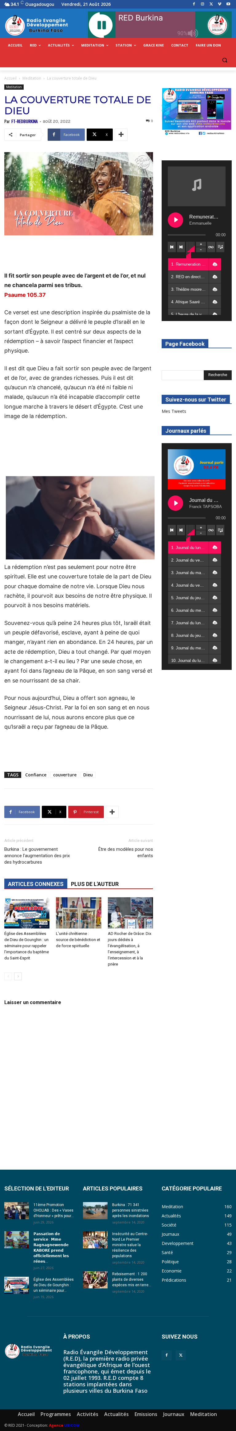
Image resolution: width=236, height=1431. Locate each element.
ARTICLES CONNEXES (36, 884)
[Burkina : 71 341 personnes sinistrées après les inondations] (95, 1210)
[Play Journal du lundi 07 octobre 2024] (175, 503)
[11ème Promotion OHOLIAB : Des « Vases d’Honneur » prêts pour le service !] (16, 1210)
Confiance (35, 775)
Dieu (88, 775)
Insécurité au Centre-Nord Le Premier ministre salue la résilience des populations (130, 1245)
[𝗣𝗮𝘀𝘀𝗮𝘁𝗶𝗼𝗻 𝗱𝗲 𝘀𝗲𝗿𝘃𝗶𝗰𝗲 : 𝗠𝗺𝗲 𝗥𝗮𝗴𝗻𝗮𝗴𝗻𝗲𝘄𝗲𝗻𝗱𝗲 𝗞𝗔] (16, 1239)
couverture (65, 775)
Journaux (173, 1414)
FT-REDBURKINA (24, 121)
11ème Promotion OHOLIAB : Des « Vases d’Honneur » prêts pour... (53, 1210)
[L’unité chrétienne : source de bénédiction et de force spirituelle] (78, 912)
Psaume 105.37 (25, 295)
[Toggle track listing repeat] (211, 247)
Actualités (116, 1414)
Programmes (56, 1414)
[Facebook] (194, 4)
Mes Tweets (174, 411)
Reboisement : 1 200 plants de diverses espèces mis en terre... (131, 1279)
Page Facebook (185, 343)
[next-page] (18, 976)
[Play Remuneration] (175, 220)
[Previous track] (172, 247)
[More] (121, 135)
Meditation (31, 78)
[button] (224, 60)
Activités (87, 1414)
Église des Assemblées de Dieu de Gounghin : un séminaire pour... (53, 1285)
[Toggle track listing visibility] (220, 247)
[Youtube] (228, 4)
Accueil (10, 78)
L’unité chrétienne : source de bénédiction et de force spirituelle (78, 939)
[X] (211, 4)
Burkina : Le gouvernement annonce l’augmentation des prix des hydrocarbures (37, 855)
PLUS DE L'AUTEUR (95, 884)
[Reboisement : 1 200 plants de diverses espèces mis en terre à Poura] (95, 1279)
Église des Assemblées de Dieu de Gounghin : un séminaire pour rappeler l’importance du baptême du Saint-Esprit (26, 945)
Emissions (146, 1414)
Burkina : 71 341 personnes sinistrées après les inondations (130, 1210)
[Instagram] (202, 4)
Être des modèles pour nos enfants (125, 852)
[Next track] (181, 247)
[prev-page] (8, 976)
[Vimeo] (219, 4)
